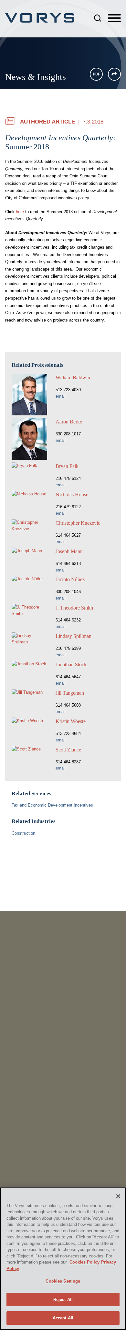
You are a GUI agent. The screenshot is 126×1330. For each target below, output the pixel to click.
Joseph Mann (69, 551)
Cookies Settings (63, 1281)
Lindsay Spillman (73, 636)
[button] (114, 74)
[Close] (118, 1196)
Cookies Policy (84, 1262)
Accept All (63, 1317)
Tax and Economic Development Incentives (52, 805)
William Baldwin (73, 377)
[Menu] (114, 18)
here (20, 211)
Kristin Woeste (71, 721)
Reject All (63, 1299)
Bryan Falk (67, 466)
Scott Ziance (68, 749)
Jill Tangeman (70, 693)
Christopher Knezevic (78, 523)
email (61, 396)
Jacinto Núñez (70, 579)
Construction (23, 833)
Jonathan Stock (71, 664)
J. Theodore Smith (74, 607)
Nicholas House (72, 494)
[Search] (97, 18)
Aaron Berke (69, 421)
